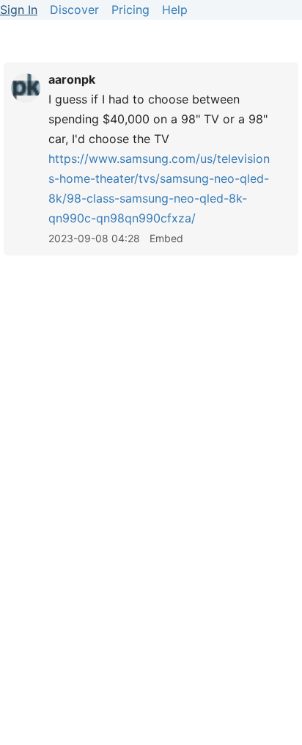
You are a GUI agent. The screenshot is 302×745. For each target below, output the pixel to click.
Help (175, 9)
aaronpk (71, 79)
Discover (74, 9)
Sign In (18, 9)
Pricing (130, 9)
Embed (166, 238)
